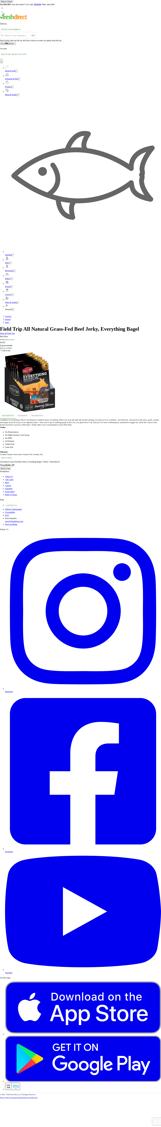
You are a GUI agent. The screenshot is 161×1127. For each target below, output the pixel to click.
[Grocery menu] (13, 294)
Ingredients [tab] (37, 416)
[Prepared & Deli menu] (19, 79)
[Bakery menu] (12, 278)
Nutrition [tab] (22, 416)
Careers (8, 486)
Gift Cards (9, 479)
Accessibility (10, 512)
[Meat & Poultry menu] (18, 94)
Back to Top (5, 469)
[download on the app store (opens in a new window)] (83, 1034)
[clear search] (33, 35)
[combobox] (17, 35)
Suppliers (8, 489)
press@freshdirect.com (14, 521)
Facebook (9, 852)
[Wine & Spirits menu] (18, 302)
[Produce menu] (13, 87)
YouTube (8, 973)
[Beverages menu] (14, 270)
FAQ (7, 515)
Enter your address (11, 29)
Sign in (4, 54)
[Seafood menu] (13, 255)
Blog (7, 482)
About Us (9, 476)
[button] (80, 350)
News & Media (11, 524)
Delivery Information (13, 509)
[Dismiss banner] (2, 8)
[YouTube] (83, 970)
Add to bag (6, 458)
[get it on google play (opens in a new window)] (83, 1081)
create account (19, 54)
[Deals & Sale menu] (16, 71)
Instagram (9, 691)
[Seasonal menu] (13, 309)
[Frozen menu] (12, 286)
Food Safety (10, 492)
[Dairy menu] (11, 263)
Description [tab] (8, 416)
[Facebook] (83, 849)
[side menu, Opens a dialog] (2, 11)
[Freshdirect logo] (13, 19)
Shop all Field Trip (7, 333)
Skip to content (6, 2)
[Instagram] (83, 688)
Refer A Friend (11, 495)
